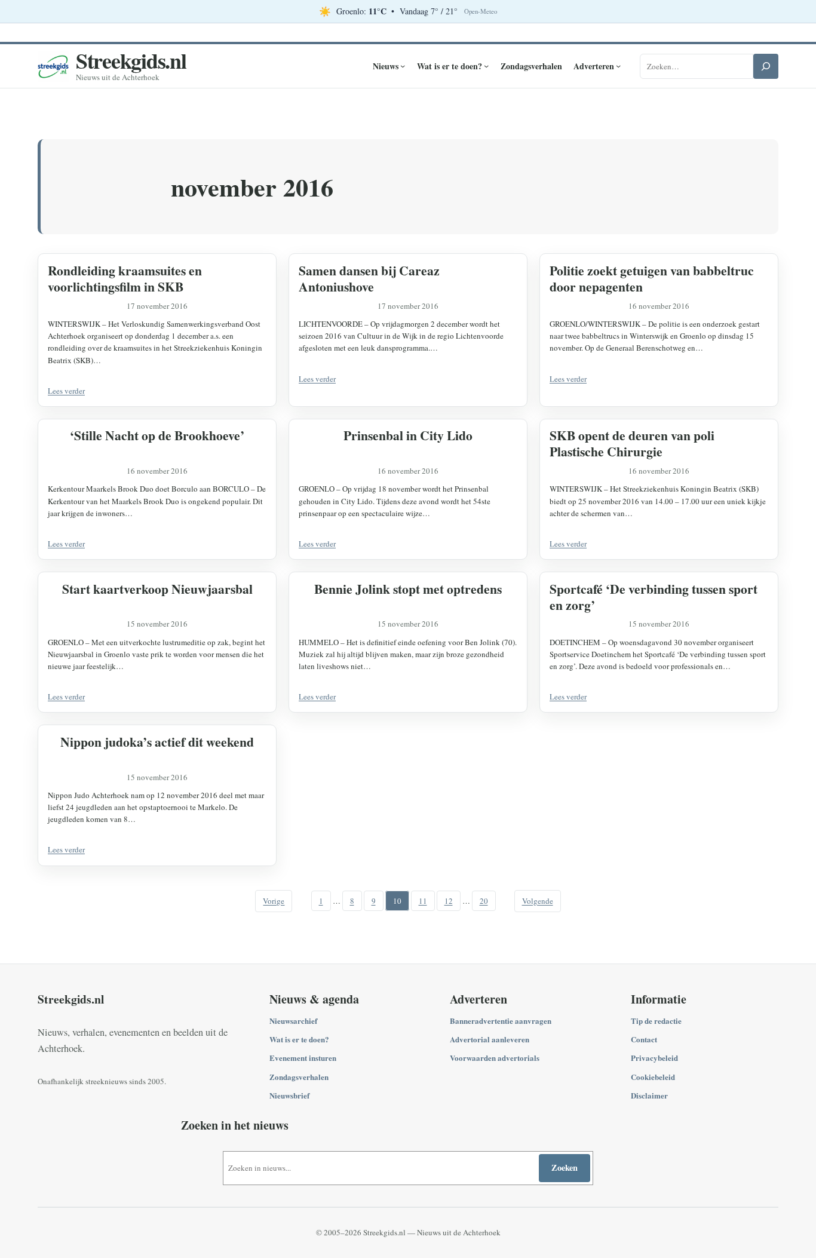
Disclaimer (649, 1095)
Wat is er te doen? (299, 1039)
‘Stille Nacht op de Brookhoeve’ (157, 435)
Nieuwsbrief (289, 1095)
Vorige (273, 900)
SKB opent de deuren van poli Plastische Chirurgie (632, 443)
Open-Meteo (480, 11)
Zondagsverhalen (299, 1076)
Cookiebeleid (653, 1076)
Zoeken (564, 1167)
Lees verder (66, 390)
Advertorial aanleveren (489, 1039)
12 (448, 900)
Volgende (537, 900)
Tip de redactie (656, 1020)
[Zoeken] (765, 66)
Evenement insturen (302, 1057)
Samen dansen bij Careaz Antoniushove (369, 278)
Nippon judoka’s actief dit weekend (157, 742)
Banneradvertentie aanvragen (500, 1020)
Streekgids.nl (131, 60)
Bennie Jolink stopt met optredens (408, 589)
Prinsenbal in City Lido (408, 435)
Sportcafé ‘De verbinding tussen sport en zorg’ (653, 597)
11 (423, 900)
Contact (644, 1039)
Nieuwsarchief (293, 1020)
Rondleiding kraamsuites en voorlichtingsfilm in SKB (125, 278)
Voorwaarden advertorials (494, 1057)
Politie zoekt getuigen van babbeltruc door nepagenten (652, 278)
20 (484, 900)
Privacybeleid (654, 1057)
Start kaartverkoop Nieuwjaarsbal (157, 589)
